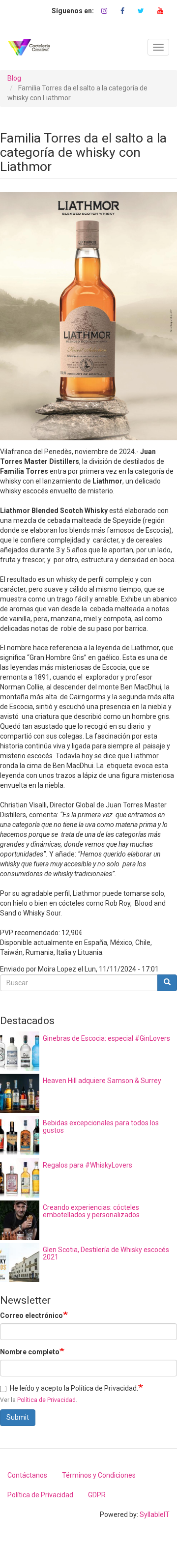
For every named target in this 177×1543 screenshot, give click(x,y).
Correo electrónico (31, 1315)
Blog (14, 78)
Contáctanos (27, 1475)
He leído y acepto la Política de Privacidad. (74, 1388)
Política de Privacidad (46, 1400)
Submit (17, 1417)
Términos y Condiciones (99, 1475)
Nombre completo (29, 1352)
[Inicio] (29, 47)
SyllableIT (155, 1514)
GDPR (97, 1495)
